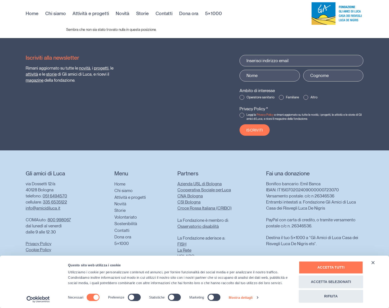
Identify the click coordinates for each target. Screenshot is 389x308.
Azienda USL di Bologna (199, 183)
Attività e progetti (90, 13)
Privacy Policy (254, 108)
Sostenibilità (125, 223)
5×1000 (213, 13)
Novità (122, 13)
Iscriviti (254, 130)
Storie (142, 13)
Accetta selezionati (331, 282)
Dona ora (188, 13)
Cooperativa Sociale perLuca (204, 189)
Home (32, 13)
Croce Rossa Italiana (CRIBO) (204, 208)
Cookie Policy (38, 249)
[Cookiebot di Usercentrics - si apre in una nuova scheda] (38, 299)
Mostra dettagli (241, 297)
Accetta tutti (330, 267)
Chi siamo (55, 13)
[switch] (134, 297)
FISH (181, 244)
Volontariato (125, 217)
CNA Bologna (190, 196)
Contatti (164, 13)
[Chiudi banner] (373, 262)
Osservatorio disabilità (198, 226)
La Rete (184, 250)
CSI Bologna (189, 202)
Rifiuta (331, 296)
